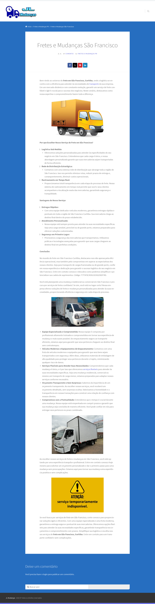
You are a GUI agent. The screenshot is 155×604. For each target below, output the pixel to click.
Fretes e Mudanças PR (87, 54)
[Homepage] (21, 11)
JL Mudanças (10, 598)
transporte (94, 84)
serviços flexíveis (90, 369)
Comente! (69, 54)
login (45, 574)
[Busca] (146, 8)
